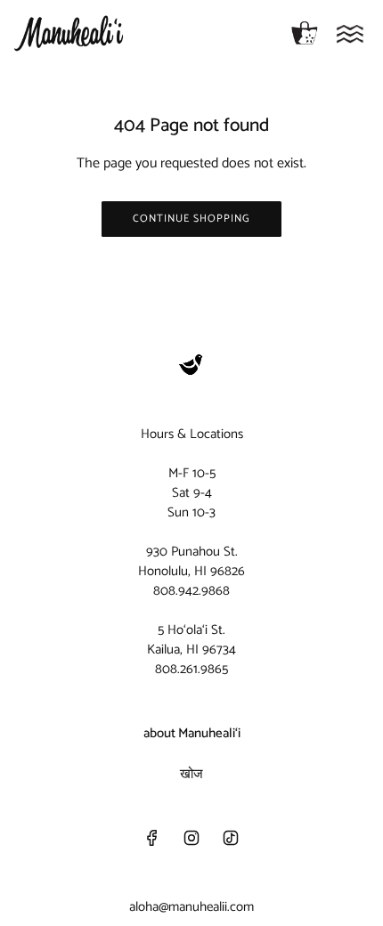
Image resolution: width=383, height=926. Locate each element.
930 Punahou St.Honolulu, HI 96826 (191, 561)
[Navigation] (350, 34)
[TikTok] (231, 838)
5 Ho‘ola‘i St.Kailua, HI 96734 (191, 640)
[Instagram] (191, 838)
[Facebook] (152, 838)
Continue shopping (191, 218)
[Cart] (304, 34)
